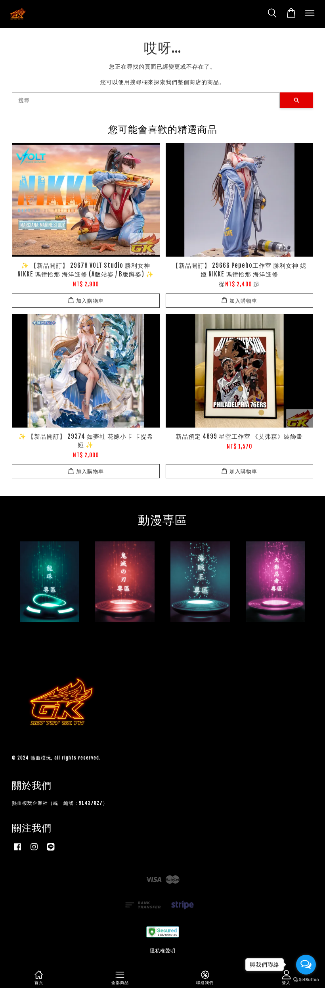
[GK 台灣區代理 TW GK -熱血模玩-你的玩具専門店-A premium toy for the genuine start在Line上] (50, 851)
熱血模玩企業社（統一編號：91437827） (60, 803)
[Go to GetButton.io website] (306, 979)
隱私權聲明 (163, 950)
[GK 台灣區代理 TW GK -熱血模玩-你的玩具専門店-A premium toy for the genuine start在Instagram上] (34, 851)
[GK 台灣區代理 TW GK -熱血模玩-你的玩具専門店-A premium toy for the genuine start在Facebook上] (17, 851)
